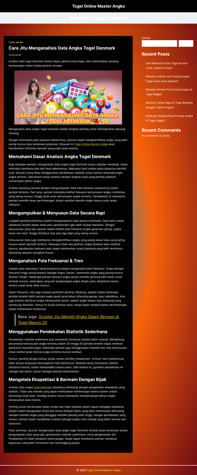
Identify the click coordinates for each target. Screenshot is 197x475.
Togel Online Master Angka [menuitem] (91, 144)
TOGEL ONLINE (16, 42)
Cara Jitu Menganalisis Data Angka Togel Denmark (62, 48)
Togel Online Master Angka (104, 470)
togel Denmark (43, 387)
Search (146, 38)
